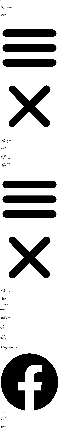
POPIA (3, 412)
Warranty (4, 14)
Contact (3, 15)
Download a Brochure (6, 9)
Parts (4, 13)
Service (3, 328)
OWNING (3, 10)
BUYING (3, 6)
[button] (29, 76)
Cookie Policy (4, 416)
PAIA (3, 421)
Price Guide (5, 8)
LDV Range (4, 155)
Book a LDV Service (6, 12)
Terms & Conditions (5, 417)
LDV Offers (4, 5)
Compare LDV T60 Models (7, 7)
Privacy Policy (4, 413)
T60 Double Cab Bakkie (6, 310)
